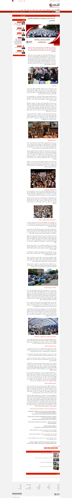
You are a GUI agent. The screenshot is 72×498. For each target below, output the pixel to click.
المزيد (22, 9)
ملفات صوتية (38, 487)
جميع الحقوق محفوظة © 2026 (16, 497)
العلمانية (49, 448)
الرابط (43, 431)
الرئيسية (58, 9)
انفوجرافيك (48, 487)
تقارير (52, 9)
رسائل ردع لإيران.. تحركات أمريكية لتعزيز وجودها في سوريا (35, 11)
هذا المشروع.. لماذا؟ (28, 488)
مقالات (44, 9)
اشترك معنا (19, 488)
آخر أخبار (57, 11)
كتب (30, 9)
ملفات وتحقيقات (48, 9)
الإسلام (45, 448)
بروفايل (34, 9)
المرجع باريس (52, 448)
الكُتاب (49, 488)
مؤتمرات (58, 488)
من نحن (58, 490)
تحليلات (40, 9)
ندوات (20, 487)
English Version (52, 0)
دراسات (37, 9)
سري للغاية (39, 488)
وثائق (28, 9)
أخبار (55, 9)
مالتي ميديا (29, 487)
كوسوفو (56, 448)
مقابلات (25, 9)
